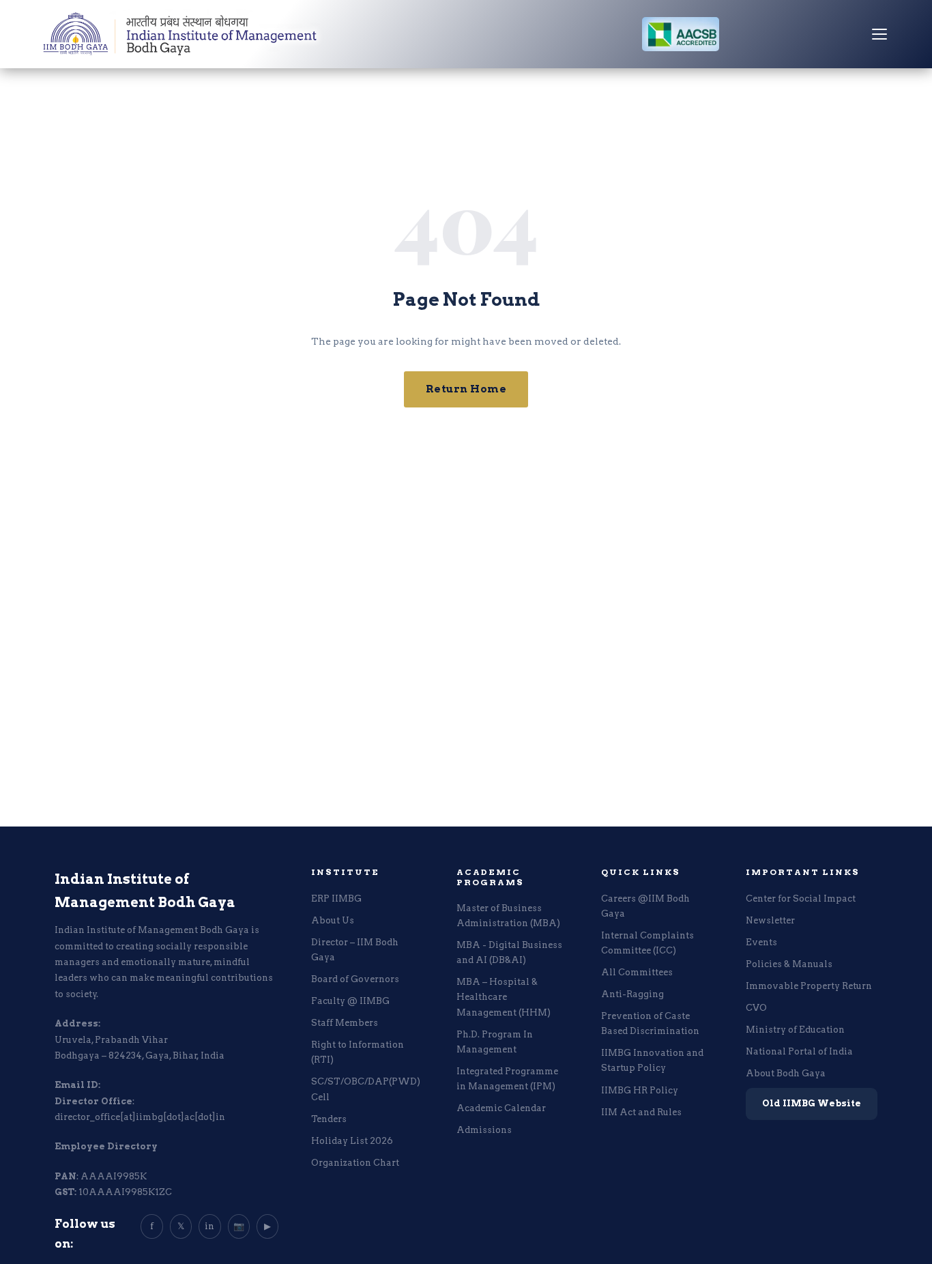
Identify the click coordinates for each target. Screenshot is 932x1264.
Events (761, 942)
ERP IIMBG (336, 898)
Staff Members (344, 1023)
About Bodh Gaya (786, 1073)
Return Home (466, 389)
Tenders (329, 1119)
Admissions (484, 1130)
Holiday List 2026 (352, 1141)
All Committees (637, 972)
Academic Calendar (501, 1108)
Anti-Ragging (632, 994)
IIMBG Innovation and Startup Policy (652, 1060)
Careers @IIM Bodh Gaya (645, 906)
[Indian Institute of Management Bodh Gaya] (181, 34)
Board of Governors (355, 979)
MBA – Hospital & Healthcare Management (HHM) (503, 997)
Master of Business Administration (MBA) (508, 915)
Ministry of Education (795, 1029)
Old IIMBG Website (811, 1103)
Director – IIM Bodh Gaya (354, 949)
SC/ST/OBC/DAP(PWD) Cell (365, 1089)
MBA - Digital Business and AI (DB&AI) (509, 952)
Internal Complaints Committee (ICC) (647, 943)
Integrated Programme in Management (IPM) (507, 1078)
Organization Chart (355, 1163)
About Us (332, 920)
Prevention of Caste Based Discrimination (650, 1023)
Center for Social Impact (801, 898)
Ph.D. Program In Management (494, 1041)
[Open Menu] (879, 34)
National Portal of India (799, 1051)
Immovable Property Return (809, 986)
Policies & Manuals (789, 964)
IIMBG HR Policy (639, 1090)
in (209, 1226)
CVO (756, 1008)
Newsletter (770, 920)
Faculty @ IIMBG (350, 1001)
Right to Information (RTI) (357, 1052)
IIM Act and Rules (641, 1112)
